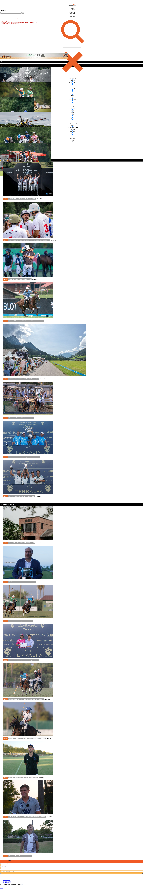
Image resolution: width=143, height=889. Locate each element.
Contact (72, 16)
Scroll (1, 888)
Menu (71, 2)
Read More (5, 198)
